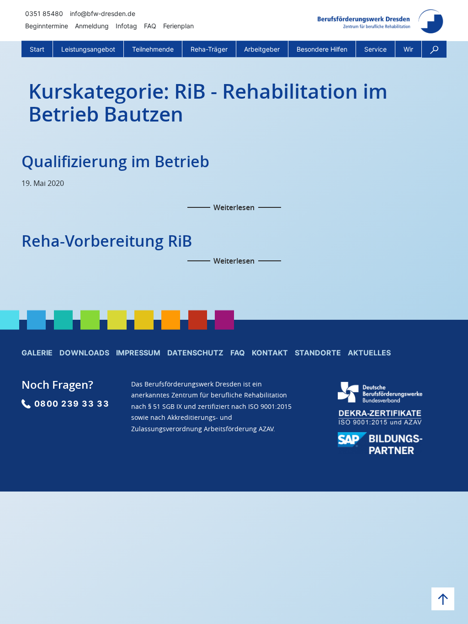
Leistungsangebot (88, 49)
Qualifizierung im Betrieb (115, 161)
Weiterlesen (234, 207)
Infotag (126, 26)
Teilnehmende (153, 49)
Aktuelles (369, 352)
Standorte (318, 352)
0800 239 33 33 (72, 403)
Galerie (37, 352)
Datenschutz (195, 352)
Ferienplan (178, 26)
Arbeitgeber (262, 49)
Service (375, 49)
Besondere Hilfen (322, 49)
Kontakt (270, 352)
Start (37, 49)
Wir (408, 49)
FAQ (150, 26)
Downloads (84, 352)
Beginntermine (46, 26)
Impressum (138, 352)
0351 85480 (44, 13)
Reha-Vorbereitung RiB (106, 240)
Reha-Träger (209, 49)
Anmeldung (92, 26)
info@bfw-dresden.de (102, 13)
